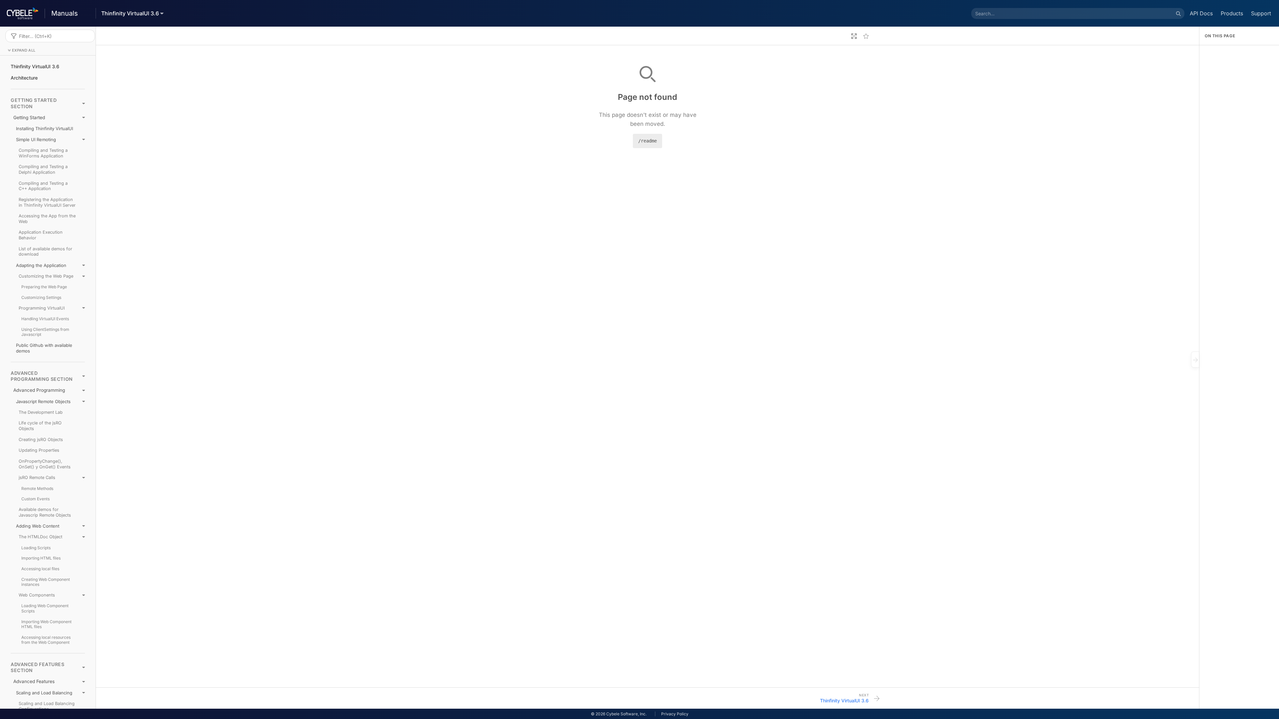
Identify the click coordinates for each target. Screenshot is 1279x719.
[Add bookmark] (866, 36)
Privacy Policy (674, 713)
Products (1232, 13)
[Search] (1178, 13)
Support (1261, 13)
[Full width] (854, 36)
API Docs (1201, 13)
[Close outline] (1195, 359)
